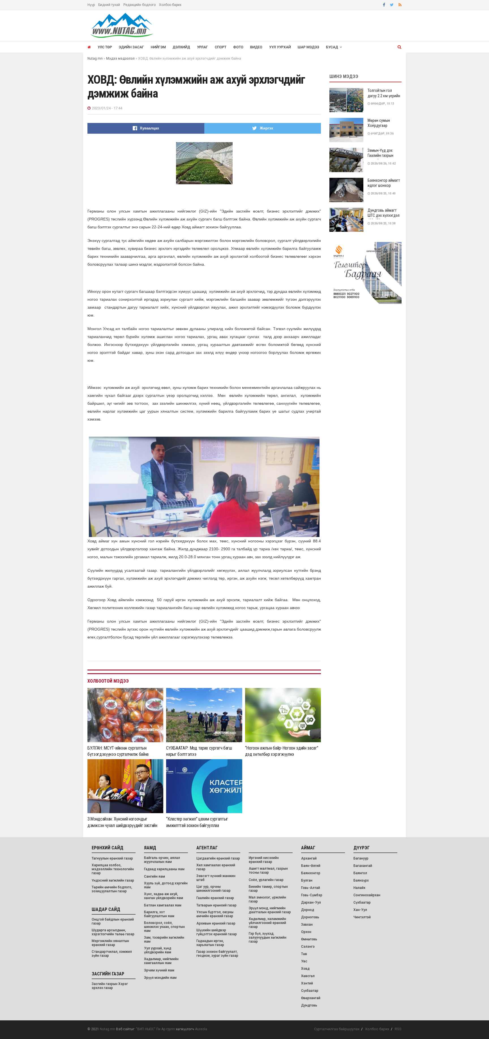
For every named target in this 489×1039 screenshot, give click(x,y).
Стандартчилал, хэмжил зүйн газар (112, 954)
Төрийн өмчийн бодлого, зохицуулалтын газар (112, 889)
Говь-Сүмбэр (311, 895)
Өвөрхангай (310, 998)
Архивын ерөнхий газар (215, 923)
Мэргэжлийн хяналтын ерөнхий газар (110, 943)
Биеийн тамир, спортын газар (268, 889)
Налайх (359, 888)
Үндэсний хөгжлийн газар (113, 880)
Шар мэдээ (308, 47)
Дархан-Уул (311, 902)
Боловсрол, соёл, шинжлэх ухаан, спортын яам (164, 927)
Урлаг (202, 47)
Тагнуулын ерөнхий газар (112, 858)
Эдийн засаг (131, 47)
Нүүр (91, 5)
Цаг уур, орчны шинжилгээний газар (213, 889)
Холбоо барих (170, 5)
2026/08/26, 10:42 (383, 163)
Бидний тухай (109, 5)
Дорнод (307, 910)
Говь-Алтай (310, 888)
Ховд (305, 969)
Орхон (306, 932)
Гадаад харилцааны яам (164, 869)
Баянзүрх (361, 880)
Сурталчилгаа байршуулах (336, 1029)
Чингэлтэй (362, 917)
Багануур (360, 858)
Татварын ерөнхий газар (216, 905)
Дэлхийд (181, 47)
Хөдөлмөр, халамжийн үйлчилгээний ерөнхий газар (267, 923)
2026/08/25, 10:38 (383, 223)
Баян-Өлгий (310, 866)
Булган (306, 880)
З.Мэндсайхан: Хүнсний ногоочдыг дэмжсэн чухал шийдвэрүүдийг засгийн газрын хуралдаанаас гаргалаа (122, 825)
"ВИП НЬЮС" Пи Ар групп (155, 1029)
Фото (238, 47)
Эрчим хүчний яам (159, 970)
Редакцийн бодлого (139, 5)
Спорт (220, 47)
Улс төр (105, 47)
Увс (304, 961)
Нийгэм (158, 47)
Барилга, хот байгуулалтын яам (159, 914)
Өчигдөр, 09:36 (382, 133)
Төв (304, 954)
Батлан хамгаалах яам (162, 905)
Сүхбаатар (309, 991)
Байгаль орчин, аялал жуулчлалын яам (162, 860)
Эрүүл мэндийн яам (160, 978)
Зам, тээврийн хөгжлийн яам (164, 939)
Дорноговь (310, 917)
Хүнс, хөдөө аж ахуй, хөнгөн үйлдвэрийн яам (163, 896)
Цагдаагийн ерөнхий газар (218, 858)
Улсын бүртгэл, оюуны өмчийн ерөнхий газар (214, 914)
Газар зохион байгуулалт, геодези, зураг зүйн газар (217, 954)
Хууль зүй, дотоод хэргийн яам (166, 885)
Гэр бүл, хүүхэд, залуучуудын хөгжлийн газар (267, 937)
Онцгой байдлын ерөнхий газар (113, 921)
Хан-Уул (360, 910)
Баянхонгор (310, 873)
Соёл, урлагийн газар (266, 880)
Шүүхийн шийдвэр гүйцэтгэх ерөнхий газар (216, 932)
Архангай (309, 858)
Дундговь (309, 1005)
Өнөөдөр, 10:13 (382, 103)
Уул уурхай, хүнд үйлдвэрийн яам (157, 950)
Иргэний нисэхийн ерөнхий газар (264, 860)
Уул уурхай (280, 47)
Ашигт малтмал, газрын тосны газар (268, 871)
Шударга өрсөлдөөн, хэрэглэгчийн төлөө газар (113, 932)
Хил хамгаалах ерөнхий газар (215, 867)
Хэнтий (307, 983)
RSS (398, 1029)
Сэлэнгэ (308, 947)
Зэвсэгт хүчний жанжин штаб (215, 878)
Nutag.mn (107, 1029)
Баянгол (360, 873)
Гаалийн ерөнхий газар (215, 898)
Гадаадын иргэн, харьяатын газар (210, 943)
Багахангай (362, 866)
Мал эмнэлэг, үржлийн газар (267, 899)
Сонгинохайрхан (366, 895)
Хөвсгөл (308, 976)
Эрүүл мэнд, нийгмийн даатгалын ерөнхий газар (270, 910)
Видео (256, 47)
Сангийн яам (154, 876)
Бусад (332, 47)
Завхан (307, 925)
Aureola (201, 1029)
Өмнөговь (309, 939)
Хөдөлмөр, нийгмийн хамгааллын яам (161, 961)
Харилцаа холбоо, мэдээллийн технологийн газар (113, 869)
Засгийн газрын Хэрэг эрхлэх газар (110, 986)
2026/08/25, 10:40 (383, 193)
